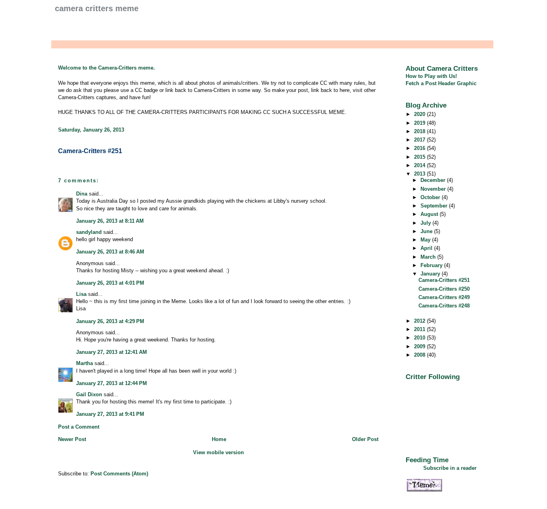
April (427, 248)
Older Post (365, 439)
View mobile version (218, 452)
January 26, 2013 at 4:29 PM (110, 321)
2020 (420, 114)
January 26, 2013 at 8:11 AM (110, 221)
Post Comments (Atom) (119, 474)
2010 (420, 338)
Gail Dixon (89, 394)
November (433, 189)
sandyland (89, 232)
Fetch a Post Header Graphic (441, 83)
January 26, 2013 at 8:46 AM (110, 252)
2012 (420, 321)
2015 (420, 157)
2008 (420, 355)
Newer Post (72, 439)
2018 (420, 131)
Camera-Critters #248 (444, 306)
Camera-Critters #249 (444, 297)
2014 (420, 165)
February (432, 265)
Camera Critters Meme (97, 8)
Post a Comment (78, 427)
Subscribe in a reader (450, 468)
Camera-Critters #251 (90, 151)
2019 (420, 123)
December (433, 180)
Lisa (81, 294)
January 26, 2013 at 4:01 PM (110, 283)
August (430, 214)
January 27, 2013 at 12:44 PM (111, 383)
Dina (81, 194)
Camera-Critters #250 (444, 289)
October (431, 197)
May (426, 240)
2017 (420, 140)
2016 (420, 148)
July (426, 223)
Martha (84, 363)
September (434, 206)
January (431, 274)
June (427, 231)
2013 (420, 174)
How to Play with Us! (431, 76)
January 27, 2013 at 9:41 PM (110, 414)
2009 (420, 346)
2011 (420, 329)
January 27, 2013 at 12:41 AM (111, 352)
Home (219, 439)
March (428, 257)
